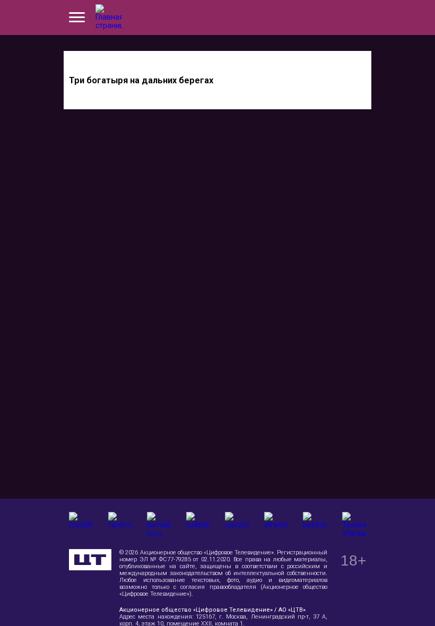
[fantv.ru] (120, 524)
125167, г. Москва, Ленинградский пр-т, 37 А (261, 616)
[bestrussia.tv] (315, 524)
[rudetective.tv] (198, 524)
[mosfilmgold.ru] (81, 524)
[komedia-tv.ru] (159, 524)
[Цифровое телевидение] (90, 559)
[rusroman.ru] (237, 524)
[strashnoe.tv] (276, 524)
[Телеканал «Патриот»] (354, 524)
